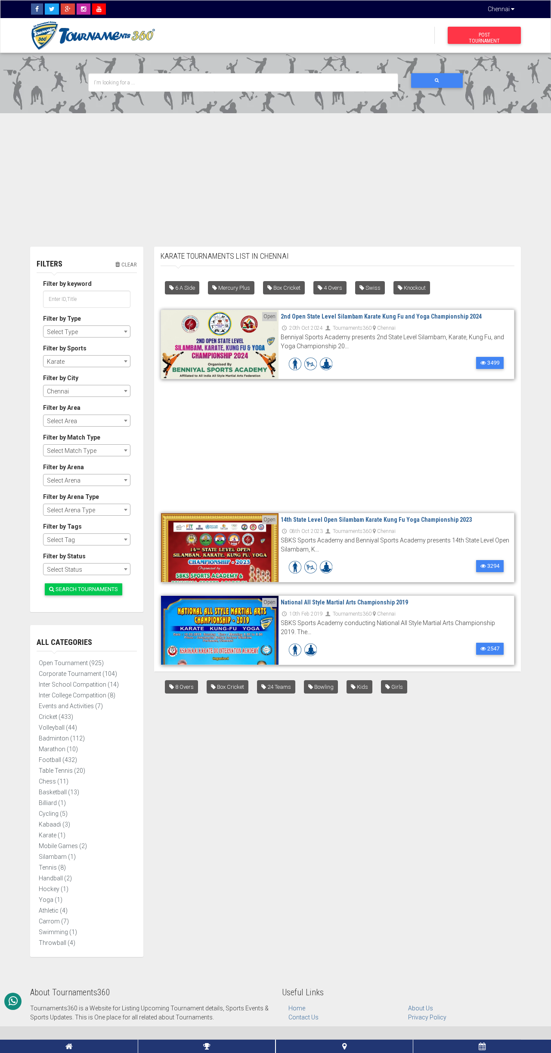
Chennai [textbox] (58, 391)
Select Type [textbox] (62, 331)
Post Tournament (484, 38)
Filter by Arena (63, 467)
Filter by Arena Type (71, 496)
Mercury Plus (233, 288)
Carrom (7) (54, 921)
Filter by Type (62, 318)
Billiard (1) (52, 802)
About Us (420, 1008)
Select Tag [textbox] (61, 539)
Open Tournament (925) (71, 663)
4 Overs (332, 288)
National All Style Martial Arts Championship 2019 (344, 602)
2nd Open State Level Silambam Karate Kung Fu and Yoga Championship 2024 (381, 316)
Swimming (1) (58, 932)
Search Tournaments (86, 589)
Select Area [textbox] (62, 421)
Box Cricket (286, 288)
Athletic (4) (53, 910)
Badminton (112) (62, 738)
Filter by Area (61, 407)
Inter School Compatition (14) (79, 684)
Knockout (414, 288)
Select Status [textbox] (64, 569)
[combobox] (86, 331)
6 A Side (184, 288)
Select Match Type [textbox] (71, 450)
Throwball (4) (57, 942)
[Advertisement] (275, 173)
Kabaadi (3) (54, 824)
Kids (362, 687)
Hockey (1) (53, 889)
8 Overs (184, 687)
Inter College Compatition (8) (77, 695)
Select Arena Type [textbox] (71, 510)
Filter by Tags (62, 526)
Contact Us (303, 1017)
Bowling (323, 687)
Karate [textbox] (56, 361)
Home (296, 1008)
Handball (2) (55, 878)
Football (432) (58, 759)
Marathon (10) (58, 749)
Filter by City (60, 378)
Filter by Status (64, 556)
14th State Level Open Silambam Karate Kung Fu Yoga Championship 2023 (376, 519)
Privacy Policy (427, 1017)
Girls (396, 687)
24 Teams (278, 687)
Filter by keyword (67, 283)
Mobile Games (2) (63, 845)
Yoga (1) (50, 899)
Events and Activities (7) (71, 706)
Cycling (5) (53, 813)
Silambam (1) (57, 856)
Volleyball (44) (58, 727)
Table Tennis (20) (62, 770)
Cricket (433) (56, 716)
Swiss (372, 288)
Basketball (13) (59, 792)
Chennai (499, 9)
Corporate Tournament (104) (78, 673)
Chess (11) (53, 781)
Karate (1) (52, 835)
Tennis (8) (52, 867)
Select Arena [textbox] (63, 480)
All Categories (64, 642)
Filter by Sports (65, 348)
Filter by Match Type (71, 437)
